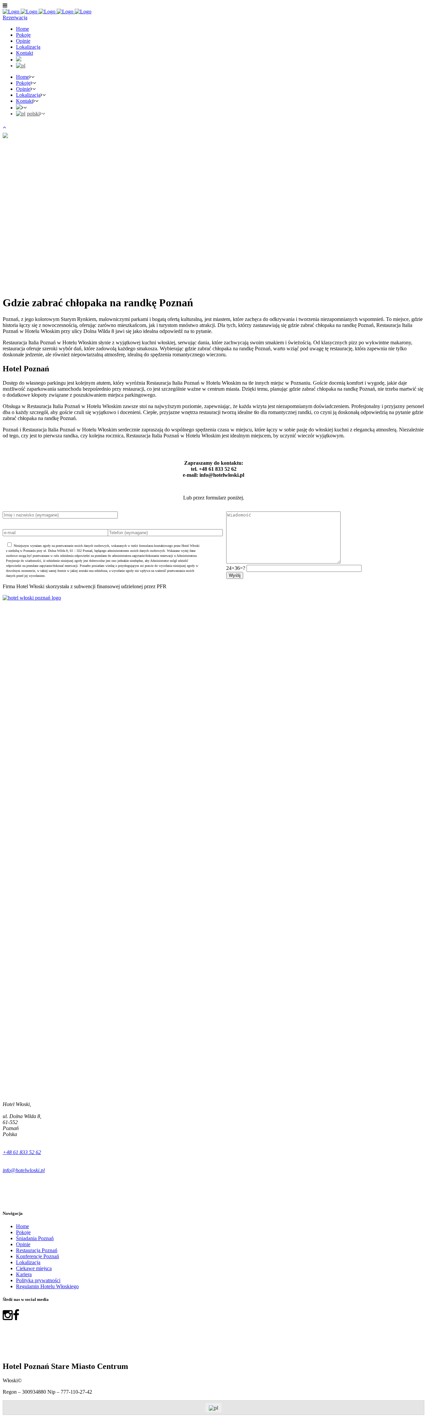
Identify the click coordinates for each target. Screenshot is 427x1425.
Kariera (24, 1274)
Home (22, 1226)
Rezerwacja (15, 17)
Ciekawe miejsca (34, 1268)
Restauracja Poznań (36, 1250)
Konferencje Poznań (37, 1256)
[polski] (20, 65)
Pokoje (23, 1232)
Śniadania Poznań (35, 1238)
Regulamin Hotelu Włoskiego (47, 1286)
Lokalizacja (28, 1262)
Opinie (23, 1244)
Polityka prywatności (38, 1280)
